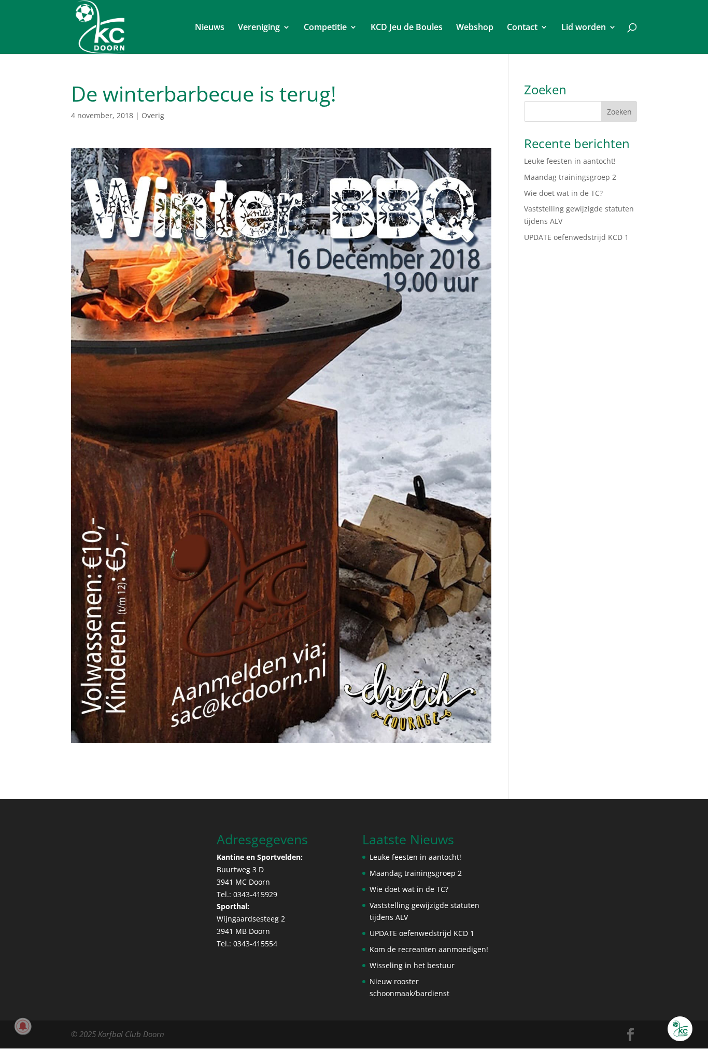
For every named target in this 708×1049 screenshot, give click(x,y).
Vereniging (259, 28)
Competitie (325, 28)
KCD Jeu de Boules (407, 28)
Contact (522, 28)
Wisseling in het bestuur (412, 965)
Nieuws (209, 28)
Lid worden (583, 28)
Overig (152, 115)
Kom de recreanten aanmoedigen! (429, 949)
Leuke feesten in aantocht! (570, 161)
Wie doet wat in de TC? (563, 193)
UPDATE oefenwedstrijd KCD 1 (576, 237)
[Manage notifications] (23, 1026)
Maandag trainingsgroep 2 (570, 177)
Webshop (474, 28)
